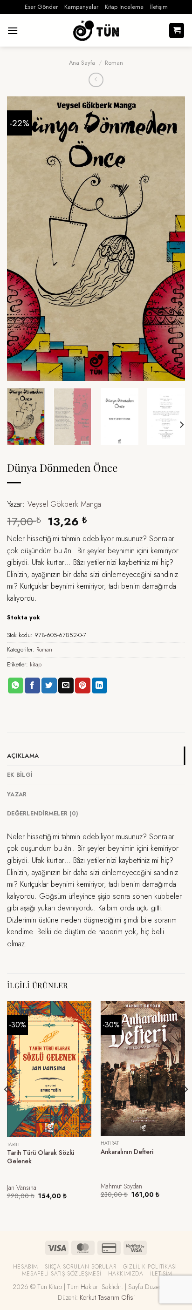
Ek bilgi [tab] (20, 774)
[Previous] (22, 238)
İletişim (159, 6)
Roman (114, 62)
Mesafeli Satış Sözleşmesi (61, 1273)
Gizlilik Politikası (150, 1266)
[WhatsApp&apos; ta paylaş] (15, 685)
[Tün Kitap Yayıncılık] (96, 30)
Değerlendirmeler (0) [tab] (42, 813)
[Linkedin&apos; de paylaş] (99, 685)
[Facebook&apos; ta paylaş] (32, 685)
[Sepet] (176, 30)
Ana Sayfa (82, 62)
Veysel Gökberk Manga (64, 504)
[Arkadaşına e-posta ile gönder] (66, 685)
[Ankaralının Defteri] (143, 1068)
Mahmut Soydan (121, 1186)
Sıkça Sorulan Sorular (80, 1266)
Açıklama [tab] (23, 755)
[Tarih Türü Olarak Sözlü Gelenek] (49, 1069)
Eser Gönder (41, 6)
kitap (35, 664)
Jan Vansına (21, 1188)
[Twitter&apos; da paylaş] (49, 685)
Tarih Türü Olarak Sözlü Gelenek (40, 1157)
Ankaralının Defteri (127, 1152)
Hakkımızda (126, 1273)
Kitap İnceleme (124, 6)
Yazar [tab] (17, 794)
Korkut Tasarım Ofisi (107, 1297)
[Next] (169, 238)
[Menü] (12, 30)
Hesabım (25, 1266)
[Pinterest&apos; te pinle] (82, 685)
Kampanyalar (81, 6)
